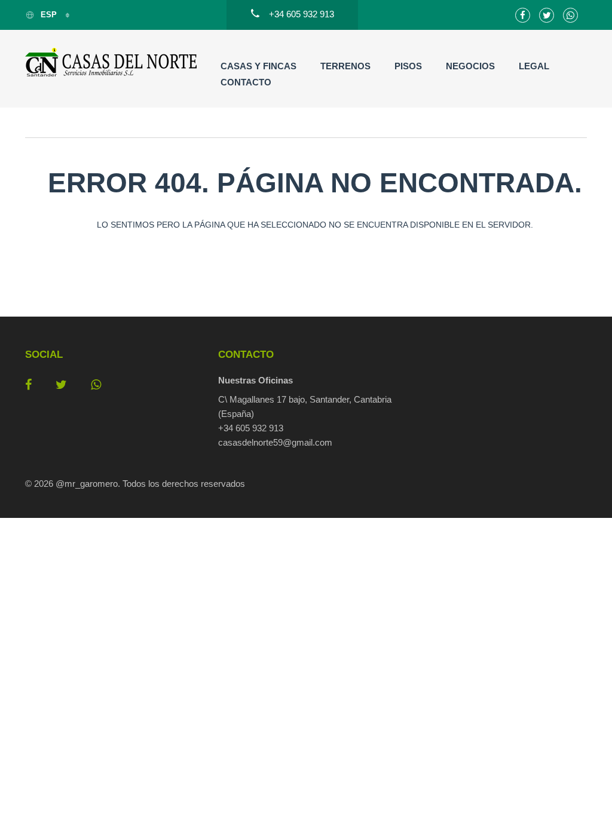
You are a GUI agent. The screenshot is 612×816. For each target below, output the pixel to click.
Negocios (470, 66)
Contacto (246, 82)
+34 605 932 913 (250, 428)
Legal (534, 66)
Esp (50, 14)
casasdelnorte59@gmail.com (275, 442)
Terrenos (345, 66)
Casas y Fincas (258, 66)
